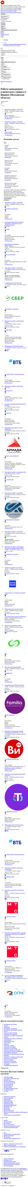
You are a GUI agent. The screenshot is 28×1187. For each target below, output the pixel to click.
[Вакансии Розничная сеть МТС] (15, 908)
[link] (3, 28)
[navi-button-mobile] (2, 36)
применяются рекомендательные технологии (14, 1169)
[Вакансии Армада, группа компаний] (15, 445)
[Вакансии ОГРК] (15, 993)
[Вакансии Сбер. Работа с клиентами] (15, 298)
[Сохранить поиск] (2, 58)
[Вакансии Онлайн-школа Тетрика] (15, 797)
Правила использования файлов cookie (11, 12)
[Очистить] (3, 54)
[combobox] (8, 50)
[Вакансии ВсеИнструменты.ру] (15, 749)
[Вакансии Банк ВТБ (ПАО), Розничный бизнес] (15, 363)
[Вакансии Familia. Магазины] (15, 703)
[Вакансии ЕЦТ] (15, 643)
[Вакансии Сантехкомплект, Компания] (15, 509)
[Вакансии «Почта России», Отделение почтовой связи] (15, 584)
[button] (2, 31)
